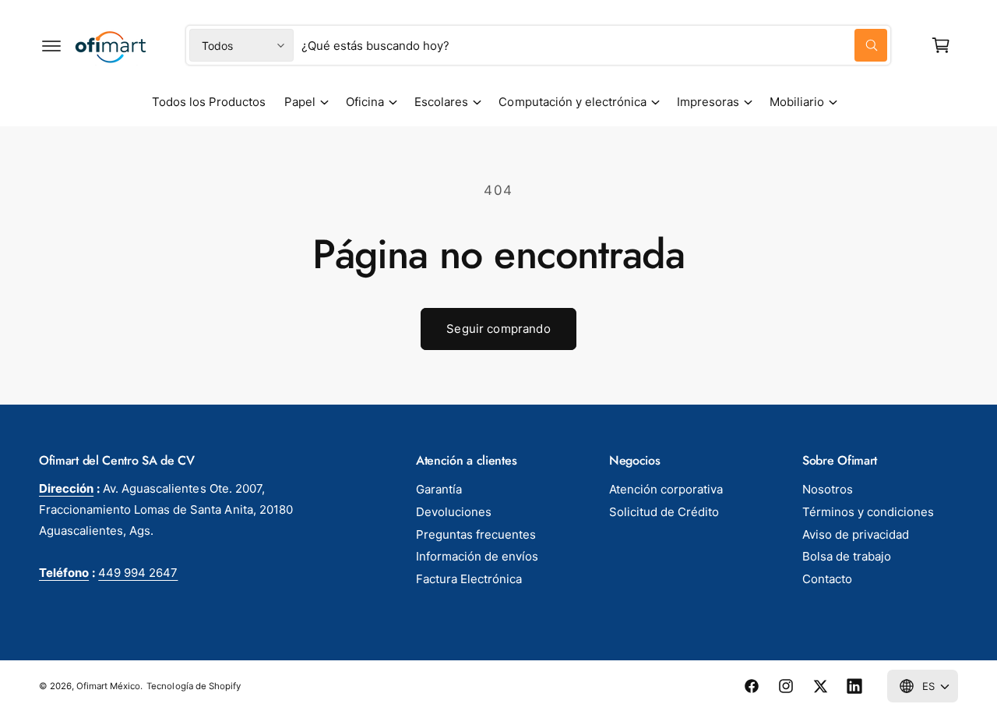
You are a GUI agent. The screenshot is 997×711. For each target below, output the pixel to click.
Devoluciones (453, 511)
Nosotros (827, 489)
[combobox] (594, 45)
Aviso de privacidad (855, 534)
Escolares (441, 101)
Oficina (365, 101)
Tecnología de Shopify (193, 686)
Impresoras (708, 101)
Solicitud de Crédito (664, 511)
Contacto (827, 578)
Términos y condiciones (868, 511)
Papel (299, 101)
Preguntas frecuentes (476, 534)
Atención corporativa (666, 489)
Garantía (439, 489)
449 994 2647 (138, 572)
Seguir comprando (498, 328)
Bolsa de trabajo (846, 556)
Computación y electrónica (572, 101)
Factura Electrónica (469, 578)
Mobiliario (797, 101)
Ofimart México (108, 686)
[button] (51, 45)
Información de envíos (477, 556)
